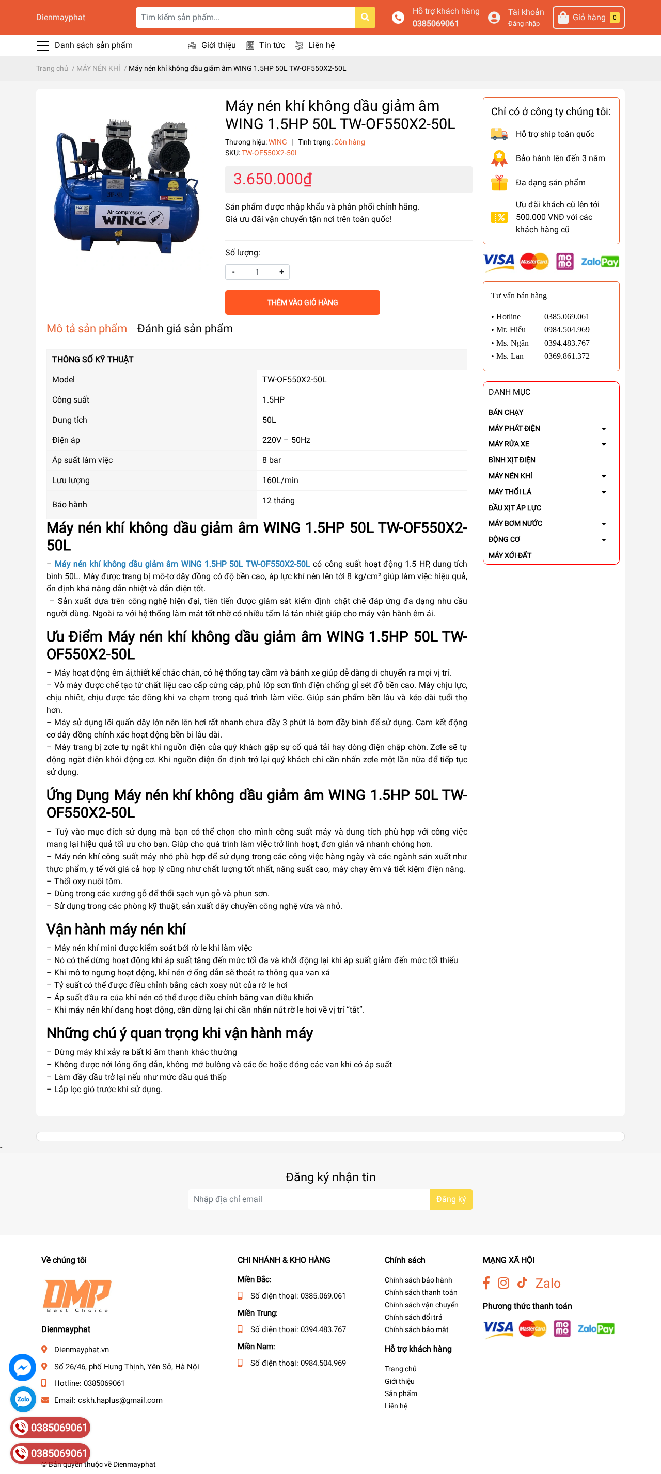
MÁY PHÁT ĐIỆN (514, 428)
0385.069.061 (323, 1296)
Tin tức (272, 45)
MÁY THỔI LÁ (510, 492)
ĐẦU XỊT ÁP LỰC (515, 508)
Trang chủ (401, 1369)
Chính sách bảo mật (417, 1329)
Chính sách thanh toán (421, 1292)
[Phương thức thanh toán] (551, 262)
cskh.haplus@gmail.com (120, 1400)
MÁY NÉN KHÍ (510, 476)
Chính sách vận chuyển (422, 1305)
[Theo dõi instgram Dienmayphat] (503, 1283)
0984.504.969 (323, 1363)
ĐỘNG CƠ (504, 539)
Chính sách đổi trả (414, 1317)
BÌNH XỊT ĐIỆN (512, 460)
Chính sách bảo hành (418, 1280)
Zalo (548, 1283)
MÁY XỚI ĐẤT (510, 555)
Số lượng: (242, 253)
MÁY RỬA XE (509, 444)
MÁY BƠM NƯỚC (515, 523)
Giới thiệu (218, 45)
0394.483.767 (323, 1329)
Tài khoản (526, 12)
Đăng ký (451, 1199)
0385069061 (436, 23)
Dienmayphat (60, 17)
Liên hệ (321, 45)
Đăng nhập (524, 23)
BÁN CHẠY (506, 412)
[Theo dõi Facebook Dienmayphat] (486, 1283)
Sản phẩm (401, 1393)
